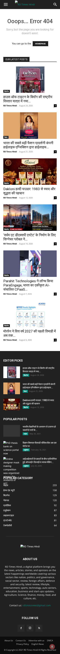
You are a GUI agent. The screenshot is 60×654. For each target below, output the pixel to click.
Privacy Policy (22, 644)
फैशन (6, 137)
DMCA (50, 640)
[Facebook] (21, 628)
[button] (5, 4)
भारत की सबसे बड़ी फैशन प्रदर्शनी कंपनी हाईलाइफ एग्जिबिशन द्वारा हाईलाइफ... (28, 145)
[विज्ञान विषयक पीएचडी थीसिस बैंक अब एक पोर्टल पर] (11, 448)
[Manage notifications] (52, 646)
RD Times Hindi (10, 105)
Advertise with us (36, 640)
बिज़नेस (6, 91)
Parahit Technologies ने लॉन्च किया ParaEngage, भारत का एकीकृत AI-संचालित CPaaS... (28, 285)
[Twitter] (39, 628)
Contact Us (21, 640)
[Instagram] (30, 628)
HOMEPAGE (40, 44)
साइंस (25, 434)
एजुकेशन (26, 450)
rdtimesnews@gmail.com (36, 605)
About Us (8, 640)
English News (38, 644)
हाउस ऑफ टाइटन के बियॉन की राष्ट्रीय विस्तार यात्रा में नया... (27, 99)
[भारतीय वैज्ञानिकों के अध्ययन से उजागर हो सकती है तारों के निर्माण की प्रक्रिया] (11, 437)
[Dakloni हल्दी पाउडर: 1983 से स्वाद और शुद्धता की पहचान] (30, 171)
